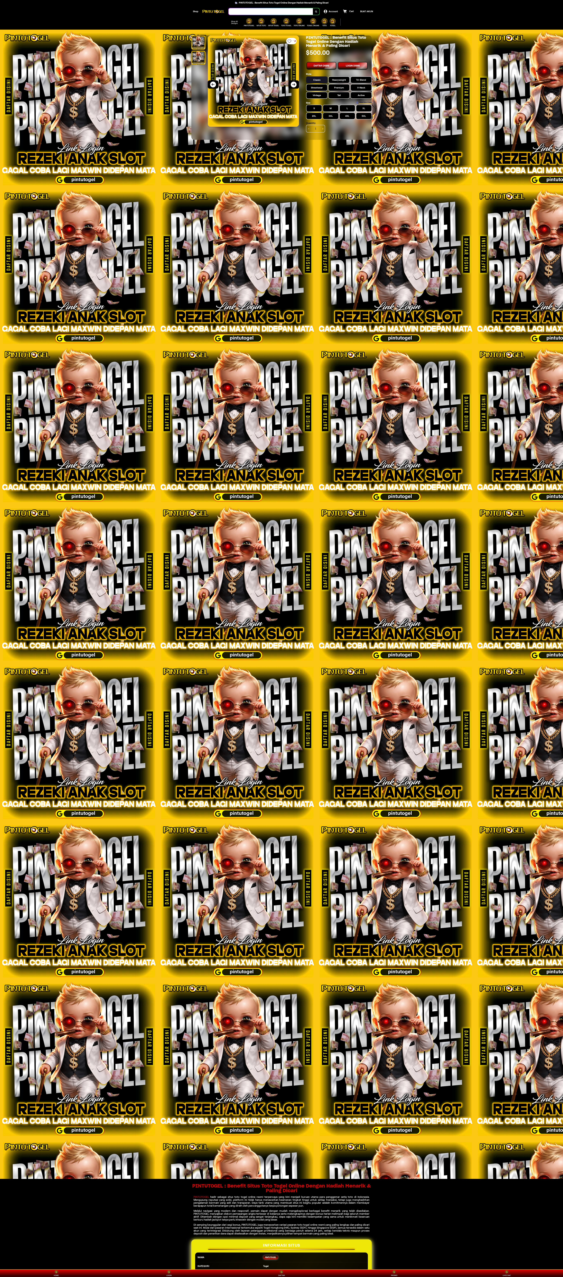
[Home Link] (213, 11)
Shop (195, 11)
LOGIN (169, 1275)
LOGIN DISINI (353, 65)
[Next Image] (293, 84)
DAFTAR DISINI (321, 65)
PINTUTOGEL (201, 1196)
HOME (56, 1275)
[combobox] (271, 11)
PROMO (394, 1275)
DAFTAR (281, 1275)
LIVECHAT (507, 1275)
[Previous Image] (213, 84)
